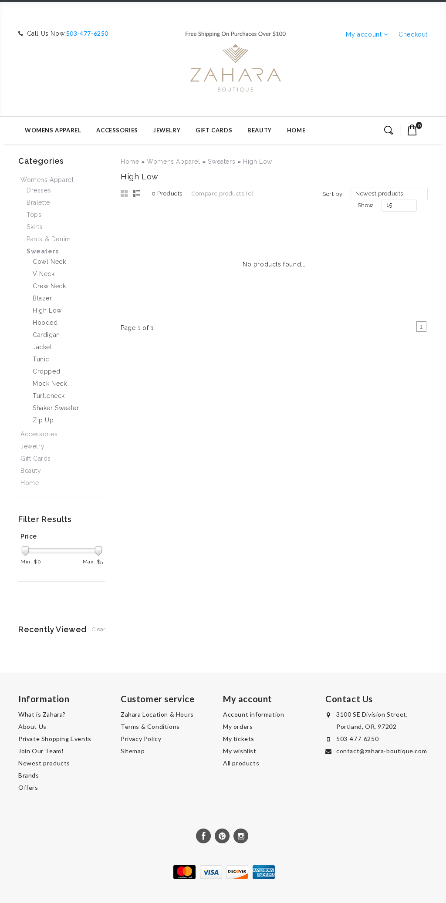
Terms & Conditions (150, 726)
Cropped (46, 371)
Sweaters (221, 161)
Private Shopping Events (54, 738)
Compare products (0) (223, 193)
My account (364, 34)
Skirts (35, 226)
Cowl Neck (49, 261)
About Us (32, 726)
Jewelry (166, 130)
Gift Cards (214, 130)
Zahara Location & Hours (157, 714)
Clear (98, 629)
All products (241, 763)
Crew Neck (49, 286)
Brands (28, 775)
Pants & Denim (49, 239)
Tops (34, 214)
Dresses (39, 190)
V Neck (44, 273)
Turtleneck (49, 395)
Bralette (38, 202)
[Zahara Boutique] (235, 58)
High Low (257, 161)
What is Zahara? (42, 714)
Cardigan (46, 334)
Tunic (41, 359)
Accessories (117, 130)
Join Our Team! (41, 751)
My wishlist (240, 751)
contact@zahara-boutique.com (381, 751)
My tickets (238, 738)
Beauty (259, 130)
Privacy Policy (141, 738)
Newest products (44, 763)
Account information (253, 714)
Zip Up (43, 420)
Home (296, 130)
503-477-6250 (87, 33)
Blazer (42, 298)
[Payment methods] (223, 876)
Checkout (413, 34)
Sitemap (133, 751)
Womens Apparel (53, 130)
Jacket (42, 347)
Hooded (45, 322)
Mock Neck (50, 383)
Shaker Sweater (56, 407)
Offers (28, 787)
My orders (238, 726)
